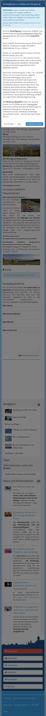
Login (19, 124)
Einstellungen (9, 124)
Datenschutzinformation (13, 58)
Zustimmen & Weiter (34, 124)
